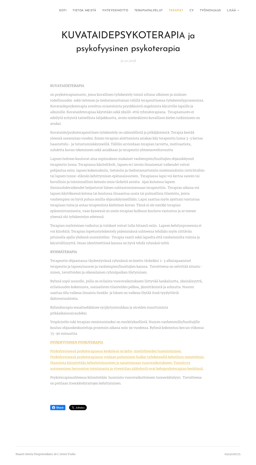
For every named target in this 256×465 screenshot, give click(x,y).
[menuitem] (64, 10)
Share (60, 407)
